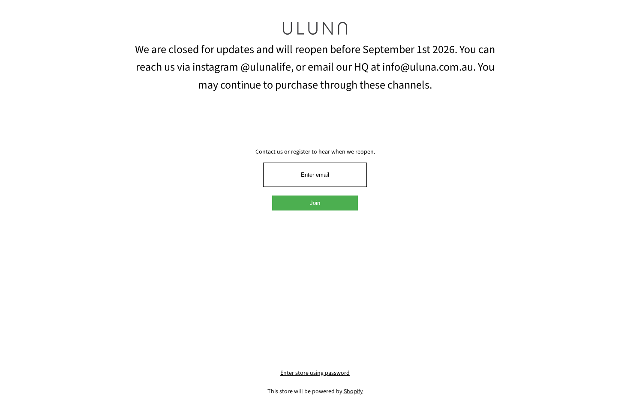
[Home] (315, 31)
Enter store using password (315, 373)
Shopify (353, 391)
